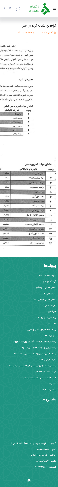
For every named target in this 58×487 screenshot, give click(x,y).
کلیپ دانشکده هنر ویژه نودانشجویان (40, 377)
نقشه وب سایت (49, 389)
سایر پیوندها (50, 335)
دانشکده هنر (34, 11)
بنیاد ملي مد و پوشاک (46, 317)
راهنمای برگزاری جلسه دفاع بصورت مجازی (38, 347)
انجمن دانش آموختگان (46, 287)
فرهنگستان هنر (49, 281)
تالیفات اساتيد (50, 305)
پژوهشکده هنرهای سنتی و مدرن (41, 329)
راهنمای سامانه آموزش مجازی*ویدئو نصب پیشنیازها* (32, 365)
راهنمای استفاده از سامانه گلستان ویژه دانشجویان (34, 341)
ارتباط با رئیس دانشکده (45, 359)
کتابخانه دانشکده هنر (47, 275)
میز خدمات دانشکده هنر (45, 371)
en (10, 9)
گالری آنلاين (51, 323)
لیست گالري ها (49, 293)
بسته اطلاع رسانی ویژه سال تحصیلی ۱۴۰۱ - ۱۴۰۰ (35, 353)
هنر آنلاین (52, 311)
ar (5, 9)
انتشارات (52, 383)
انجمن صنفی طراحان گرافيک (43, 299)
